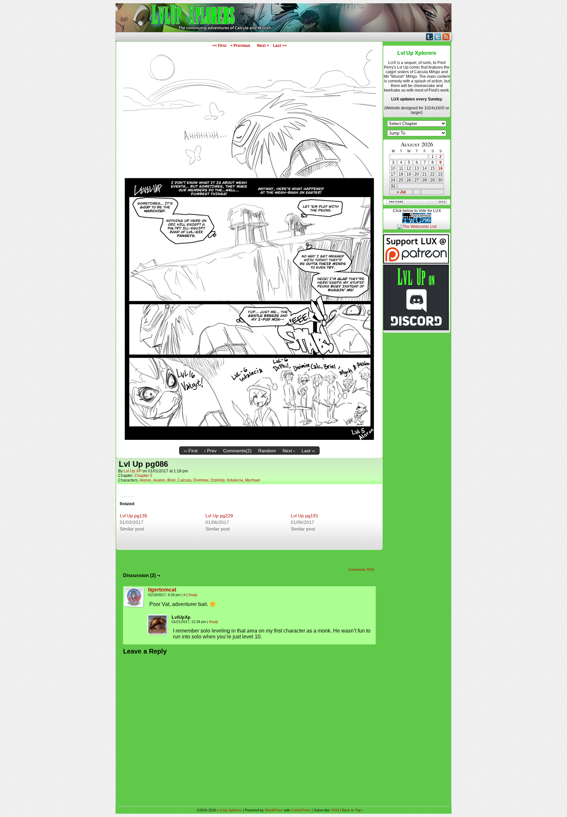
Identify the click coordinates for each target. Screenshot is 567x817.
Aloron (145, 480)
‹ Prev (210, 450)
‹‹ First (191, 450)
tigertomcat (162, 589)
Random (267, 450)
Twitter (438, 36)
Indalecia (235, 480)
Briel (171, 480)
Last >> (280, 45)
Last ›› (308, 450)
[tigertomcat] (134, 606)
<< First (219, 45)
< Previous (240, 45)
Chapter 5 (143, 475)
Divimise (201, 480)
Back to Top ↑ (353, 810)
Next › (289, 450)
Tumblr (430, 36)
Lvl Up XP (132, 471)
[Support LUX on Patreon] (416, 262)
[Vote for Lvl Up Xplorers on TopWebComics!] (416, 222)
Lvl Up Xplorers (284, 17)
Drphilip (218, 480)
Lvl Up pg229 (219, 515)
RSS (446, 36)
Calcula (184, 480)
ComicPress (301, 810)
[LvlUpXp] (157, 624)
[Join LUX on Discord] (416, 329)
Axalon (159, 480)
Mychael (252, 480)
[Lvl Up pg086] (249, 441)
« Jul (401, 192)
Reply (193, 595)
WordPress (274, 810)
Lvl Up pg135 (133, 515)
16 (440, 168)
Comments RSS (361, 569)
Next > (263, 45)
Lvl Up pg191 (304, 515)
